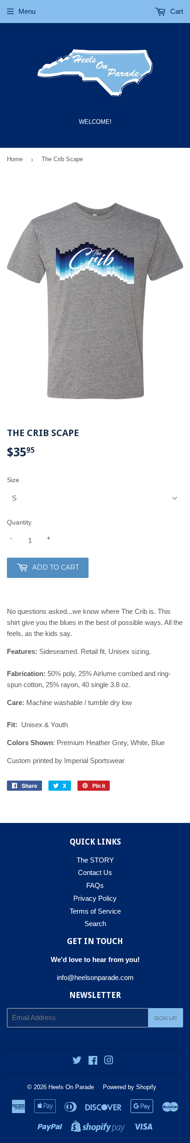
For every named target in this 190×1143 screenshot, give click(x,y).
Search (95, 923)
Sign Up (165, 1018)
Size (13, 480)
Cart (175, 11)
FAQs (95, 885)
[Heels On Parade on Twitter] (77, 1061)
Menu (27, 11)
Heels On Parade (71, 1087)
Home (15, 159)
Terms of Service (95, 911)
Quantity (19, 522)
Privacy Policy (95, 898)
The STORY (95, 860)
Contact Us (95, 872)
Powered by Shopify (129, 1087)
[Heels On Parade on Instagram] (108, 1061)
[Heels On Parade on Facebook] (93, 1061)
